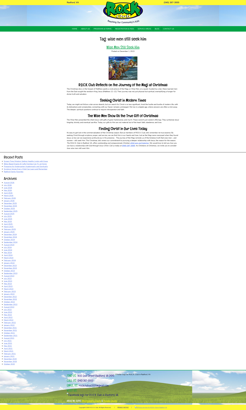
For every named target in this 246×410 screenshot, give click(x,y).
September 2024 (10, 242)
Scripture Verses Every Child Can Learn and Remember (25, 169)
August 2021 (9, 338)
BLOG (157, 29)
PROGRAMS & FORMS (102, 29)
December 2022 (10, 297)
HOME (74, 29)
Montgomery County (91, 401)
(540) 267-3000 (85, 381)
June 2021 (8, 343)
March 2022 (8, 320)
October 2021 (9, 333)
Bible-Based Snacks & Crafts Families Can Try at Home (25, 164)
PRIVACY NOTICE (123, 407)
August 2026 (9, 182)
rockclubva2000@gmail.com (94, 385)
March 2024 (8, 258)
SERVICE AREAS (144, 29)
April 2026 (8, 193)
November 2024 (10, 237)
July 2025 (8, 216)
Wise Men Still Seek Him (123, 47)
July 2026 (8, 185)
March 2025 (8, 227)
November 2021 (10, 330)
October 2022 (9, 302)
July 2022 (8, 310)
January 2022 (9, 325)
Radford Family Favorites (13, 172)
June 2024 (8, 250)
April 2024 (8, 255)
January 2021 (9, 356)
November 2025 (10, 206)
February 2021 (10, 354)
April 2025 (8, 224)
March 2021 (8, 351)
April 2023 (8, 286)
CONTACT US (168, 29)
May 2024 (8, 252)
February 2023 (10, 291)
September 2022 (10, 304)
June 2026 (8, 188)
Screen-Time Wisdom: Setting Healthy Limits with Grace (26, 161)
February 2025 (10, 229)
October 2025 (9, 208)
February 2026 (10, 198)
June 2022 (8, 312)
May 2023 (8, 284)
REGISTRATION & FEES (124, 29)
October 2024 (9, 240)
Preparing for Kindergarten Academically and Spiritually (26, 166)
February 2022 (10, 322)
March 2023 (8, 289)
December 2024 (10, 234)
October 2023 (9, 271)
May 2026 (8, 190)
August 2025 (9, 214)
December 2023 (10, 265)
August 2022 (9, 307)
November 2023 (10, 268)
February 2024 (10, 260)
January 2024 (9, 263)
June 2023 (8, 281)
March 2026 (8, 195)
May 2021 (8, 346)
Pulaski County (110, 401)
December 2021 (10, 328)
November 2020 (10, 361)
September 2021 (10, 335)
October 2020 (9, 364)
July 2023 (8, 278)
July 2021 (8, 341)
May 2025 (8, 221)
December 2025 (10, 203)
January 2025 (9, 232)
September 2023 (10, 273)
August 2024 (9, 245)
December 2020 (10, 359)
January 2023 (9, 294)
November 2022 (10, 299)
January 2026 (9, 201)
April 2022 (8, 317)
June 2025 (8, 219)
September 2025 (10, 211)
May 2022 (8, 315)
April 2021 (8, 348)
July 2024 (8, 247)
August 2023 (9, 276)
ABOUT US (85, 29)
